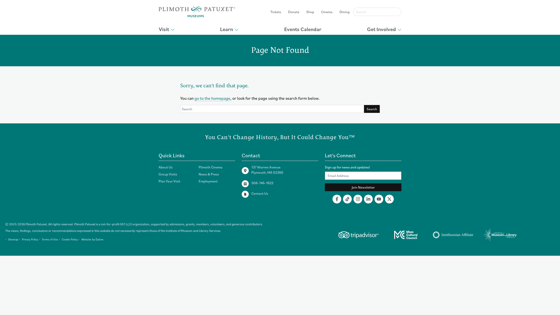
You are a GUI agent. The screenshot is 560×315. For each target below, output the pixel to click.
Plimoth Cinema (210, 167)
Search (372, 109)
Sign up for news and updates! (347, 167)
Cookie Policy (70, 239)
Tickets (275, 12)
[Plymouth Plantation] (197, 12)
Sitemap (13, 239)
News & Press (209, 174)
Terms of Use (50, 239)
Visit (164, 29)
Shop (310, 12)
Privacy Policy (30, 239)
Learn (226, 29)
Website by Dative (92, 239)
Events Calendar (302, 29)
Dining (345, 12)
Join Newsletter (363, 187)
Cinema (326, 12)
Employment (208, 181)
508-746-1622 (262, 183)
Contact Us (259, 193)
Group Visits (168, 174)
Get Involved (381, 29)
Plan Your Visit (169, 181)
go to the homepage (212, 98)
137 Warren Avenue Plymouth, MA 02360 (267, 170)
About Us (166, 167)
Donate (293, 12)
